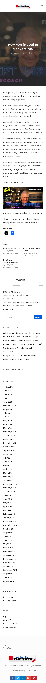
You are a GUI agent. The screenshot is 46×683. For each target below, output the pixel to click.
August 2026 (9, 387)
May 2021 (7, 465)
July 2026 (7, 391)
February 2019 (9, 514)
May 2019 (7, 503)
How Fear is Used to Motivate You (23, 47)
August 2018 (8, 533)
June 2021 (7, 462)
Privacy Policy (7, 648)
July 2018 (7, 536)
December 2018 (9, 521)
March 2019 (8, 510)
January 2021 (8, 480)
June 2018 (7, 540)
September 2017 (10, 570)
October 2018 (9, 529)
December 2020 (10, 484)
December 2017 (9, 559)
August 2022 (9, 409)
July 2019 (7, 495)
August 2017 (8, 574)
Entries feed (8, 620)
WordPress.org (9, 628)
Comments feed (10, 624)
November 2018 (10, 525)
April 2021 (7, 469)
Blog (4, 645)
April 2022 (7, 424)
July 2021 (7, 458)
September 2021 (10, 450)
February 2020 (9, 488)
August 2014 (8, 581)
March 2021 (8, 473)
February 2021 (9, 477)
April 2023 (7, 402)
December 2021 (9, 439)
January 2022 (9, 435)
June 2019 (7, 499)
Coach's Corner (9, 597)
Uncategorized (9, 601)
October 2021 (9, 447)
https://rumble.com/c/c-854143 (27, 213)
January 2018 (8, 555)
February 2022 (9, 432)
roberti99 (23, 280)
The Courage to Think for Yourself (17, 348)
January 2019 (8, 518)
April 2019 (7, 506)
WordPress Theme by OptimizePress (23, 671)
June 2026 (7, 394)
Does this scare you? (11, 248)
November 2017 (10, 562)
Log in (6, 616)
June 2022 (7, 417)
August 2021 (8, 454)
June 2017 (7, 577)
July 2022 (7, 413)
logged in (19, 295)
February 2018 (9, 551)
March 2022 (8, 428)
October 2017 (9, 566)
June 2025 (7, 398)
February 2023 (9, 406)
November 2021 (10, 443)
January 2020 (9, 492)
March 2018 (8, 548)
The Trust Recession (11, 352)
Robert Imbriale (31, 222)
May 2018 (7, 544)
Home (5, 641)
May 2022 (7, 421)
